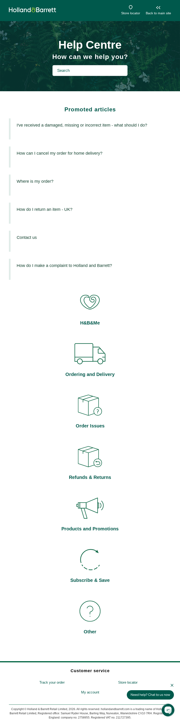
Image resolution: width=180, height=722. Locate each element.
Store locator (130, 13)
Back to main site (158, 13)
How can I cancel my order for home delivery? (59, 153)
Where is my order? (35, 181)
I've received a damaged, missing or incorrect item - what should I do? (82, 125)
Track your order (52, 682)
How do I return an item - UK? (44, 209)
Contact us (27, 237)
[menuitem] (52, 682)
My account (90, 692)
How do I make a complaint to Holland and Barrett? (64, 265)
